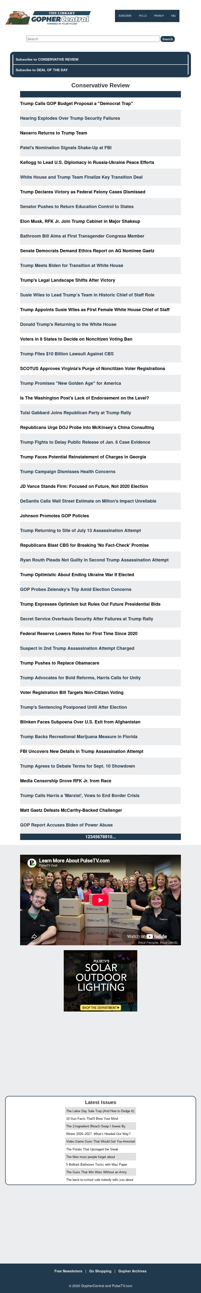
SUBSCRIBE (125, 15)
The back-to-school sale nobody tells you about (99, 1180)
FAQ (173, 15)
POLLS (143, 15)
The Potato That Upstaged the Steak (92, 1149)
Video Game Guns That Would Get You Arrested (100, 1141)
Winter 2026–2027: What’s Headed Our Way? (98, 1134)
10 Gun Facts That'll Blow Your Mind (92, 1118)
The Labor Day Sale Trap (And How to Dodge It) (100, 1111)
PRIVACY (159, 15)
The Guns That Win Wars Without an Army (96, 1172)
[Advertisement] (100, 1051)
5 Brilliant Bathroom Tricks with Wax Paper (96, 1164)
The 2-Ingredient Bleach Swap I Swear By (96, 1126)
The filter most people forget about (90, 1157)
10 (109, 836)
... (114, 836)
